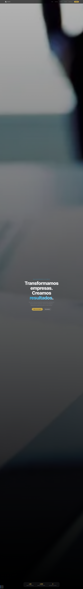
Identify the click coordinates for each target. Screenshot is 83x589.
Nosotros (61, 1)
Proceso (65, 1)
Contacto (76, 1)
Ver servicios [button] (47, 309)
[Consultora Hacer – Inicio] (7, 2)
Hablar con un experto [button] (37, 309)
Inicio (52, 1)
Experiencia (70, 1)
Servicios (56, 1)
